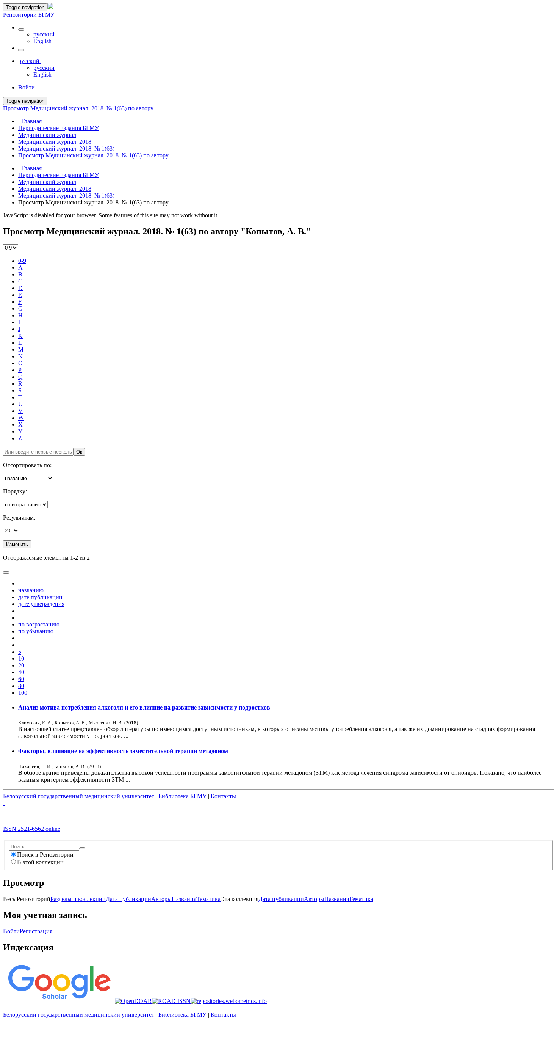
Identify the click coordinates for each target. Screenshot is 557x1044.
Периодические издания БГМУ (58, 175)
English (42, 41)
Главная (31, 168)
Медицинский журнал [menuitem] (47, 135)
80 (21, 686)
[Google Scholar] (59, 1001)
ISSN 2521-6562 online (31, 829)
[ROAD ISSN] (171, 1001)
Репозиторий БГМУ (29, 14)
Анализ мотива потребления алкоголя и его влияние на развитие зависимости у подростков (144, 707)
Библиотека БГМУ (183, 796)
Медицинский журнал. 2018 (54, 188)
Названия (184, 899)
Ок (79, 452)
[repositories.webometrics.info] (229, 1001)
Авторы (161, 899)
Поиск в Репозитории (45, 854)
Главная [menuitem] (30, 121)
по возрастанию (38, 624)
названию (31, 590)
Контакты (223, 796)
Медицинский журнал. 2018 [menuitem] (54, 141)
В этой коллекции (40, 862)
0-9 (22, 260)
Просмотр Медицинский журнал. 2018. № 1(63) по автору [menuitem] (93, 155)
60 (21, 679)
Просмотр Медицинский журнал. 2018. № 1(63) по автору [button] (79, 108)
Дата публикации (128, 899)
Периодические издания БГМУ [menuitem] (58, 128)
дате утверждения (41, 604)
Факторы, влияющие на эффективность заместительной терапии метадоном (123, 751)
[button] (21, 29)
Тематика (208, 899)
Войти (11, 931)
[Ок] (82, 848)
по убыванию (35, 631)
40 (21, 672)
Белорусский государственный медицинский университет (79, 796)
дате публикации (40, 597)
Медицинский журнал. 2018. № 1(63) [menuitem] (66, 148)
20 (21, 665)
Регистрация (36, 931)
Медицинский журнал (47, 182)
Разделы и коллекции (78, 899)
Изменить (17, 544)
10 (21, 658)
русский (44, 34)
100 (22, 692)
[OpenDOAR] (133, 1001)
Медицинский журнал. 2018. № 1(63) (66, 195)
